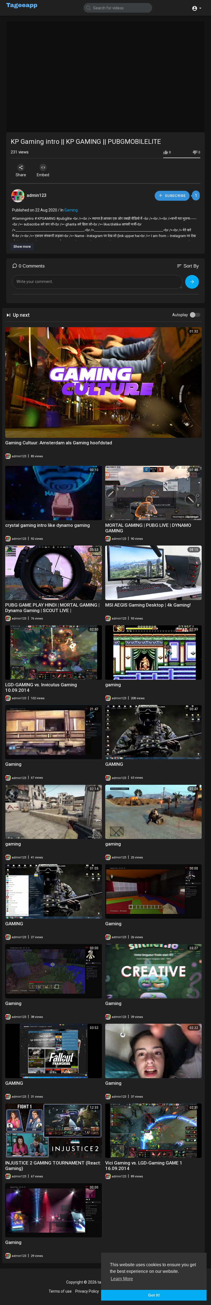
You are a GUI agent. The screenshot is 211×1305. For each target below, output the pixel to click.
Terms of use (60, 1291)
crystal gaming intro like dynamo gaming (47, 525)
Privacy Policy (87, 1291)
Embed (43, 175)
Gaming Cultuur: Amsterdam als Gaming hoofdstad (58, 442)
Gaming (71, 210)
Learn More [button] (122, 1278)
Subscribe (175, 196)
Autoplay (180, 315)
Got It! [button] (154, 1295)
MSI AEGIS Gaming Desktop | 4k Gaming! (148, 605)
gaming (113, 684)
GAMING (114, 764)
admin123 (36, 195)
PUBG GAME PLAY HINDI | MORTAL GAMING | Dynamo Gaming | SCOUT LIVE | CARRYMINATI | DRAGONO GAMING (52, 610)
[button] (197, 7)
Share (21, 175)
